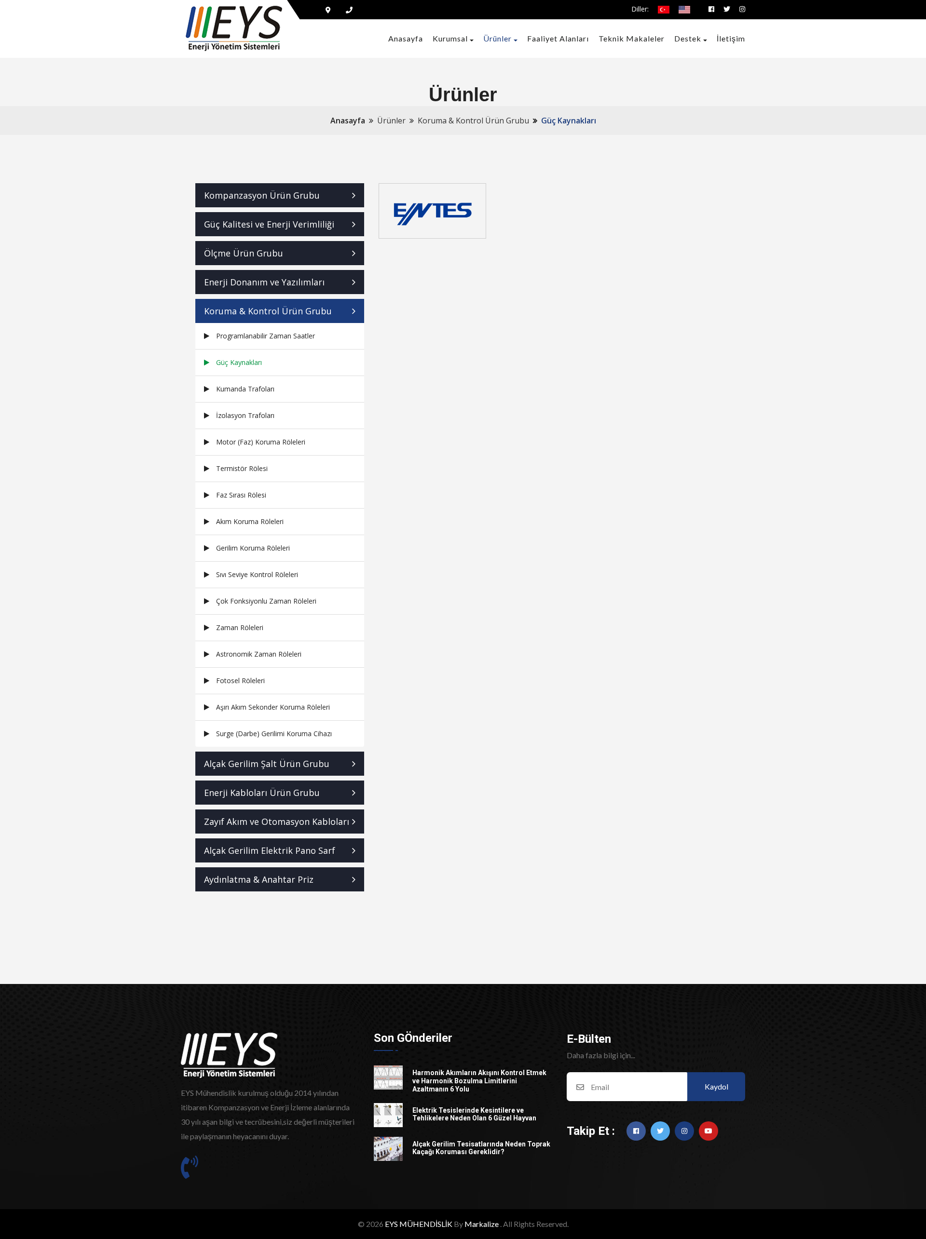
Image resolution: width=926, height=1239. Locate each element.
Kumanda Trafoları (245, 388)
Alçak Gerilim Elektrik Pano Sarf (269, 850)
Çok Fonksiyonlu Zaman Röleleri (266, 601)
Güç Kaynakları (239, 362)
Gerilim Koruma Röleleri (253, 547)
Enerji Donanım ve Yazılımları (264, 282)
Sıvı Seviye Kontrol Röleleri (257, 574)
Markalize (481, 1223)
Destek (687, 38)
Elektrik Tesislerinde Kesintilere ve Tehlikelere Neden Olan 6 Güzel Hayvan (474, 1114)
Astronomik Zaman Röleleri (258, 654)
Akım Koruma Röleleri (250, 521)
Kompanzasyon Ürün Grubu (262, 195)
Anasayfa (405, 38)
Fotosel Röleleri (240, 680)
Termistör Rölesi (242, 468)
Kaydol (716, 1086)
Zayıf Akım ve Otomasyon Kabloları (276, 821)
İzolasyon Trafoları (245, 415)
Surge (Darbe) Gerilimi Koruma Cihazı (274, 733)
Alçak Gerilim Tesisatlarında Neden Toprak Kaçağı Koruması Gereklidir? (481, 1148)
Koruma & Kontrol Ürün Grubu (268, 311)
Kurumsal (450, 38)
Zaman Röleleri (239, 627)
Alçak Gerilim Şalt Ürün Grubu (266, 763)
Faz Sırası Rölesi (241, 494)
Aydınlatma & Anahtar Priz (258, 879)
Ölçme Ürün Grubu (243, 253)
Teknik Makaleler (632, 38)
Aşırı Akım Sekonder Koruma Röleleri (273, 707)
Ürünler (497, 38)
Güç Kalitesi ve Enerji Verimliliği (269, 224)
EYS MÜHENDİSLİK (418, 1223)
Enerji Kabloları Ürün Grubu (262, 792)
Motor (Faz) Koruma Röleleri (260, 441)
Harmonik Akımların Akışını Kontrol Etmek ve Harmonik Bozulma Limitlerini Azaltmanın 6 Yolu (479, 1081)
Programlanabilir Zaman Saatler (265, 335)
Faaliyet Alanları (558, 38)
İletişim (731, 38)
